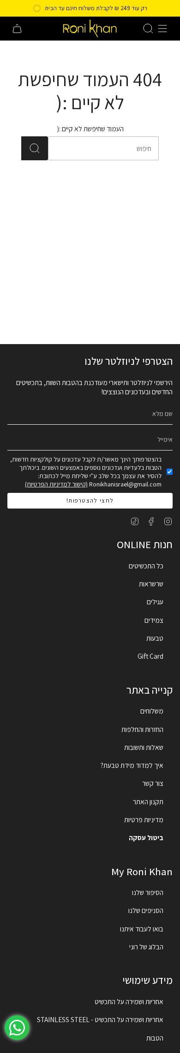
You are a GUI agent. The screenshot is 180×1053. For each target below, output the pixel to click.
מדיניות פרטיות (143, 819)
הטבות (154, 1037)
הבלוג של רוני (146, 946)
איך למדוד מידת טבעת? (132, 765)
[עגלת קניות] (17, 28)
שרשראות (151, 583)
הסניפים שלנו (145, 910)
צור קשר (152, 783)
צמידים (153, 620)
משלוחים (151, 710)
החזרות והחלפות (142, 729)
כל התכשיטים (146, 565)
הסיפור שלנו (147, 892)
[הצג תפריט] (162, 28)
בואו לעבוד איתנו (141, 928)
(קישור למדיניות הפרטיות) (56, 484)
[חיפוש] (34, 148)
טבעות (154, 638)
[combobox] (114, 148)
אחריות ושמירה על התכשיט (129, 1001)
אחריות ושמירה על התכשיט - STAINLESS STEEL (100, 1019)
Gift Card (150, 656)
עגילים (155, 601)
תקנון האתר (148, 801)
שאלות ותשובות (143, 747)
